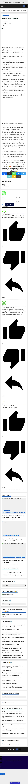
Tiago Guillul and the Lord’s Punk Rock (12, 653)
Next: (5, 185)
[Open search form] (21, 6)
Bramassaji (14, 683)
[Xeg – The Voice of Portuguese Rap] (14, 529)
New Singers (18, 557)
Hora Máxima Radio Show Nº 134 (10, 629)
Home (3, 10)
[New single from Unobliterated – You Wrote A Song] (14, 551)
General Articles (5, 15)
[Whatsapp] (14, 173)
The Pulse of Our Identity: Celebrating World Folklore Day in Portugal (13, 516)
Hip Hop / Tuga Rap (14, 535)
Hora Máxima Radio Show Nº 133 (10, 632)
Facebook (10, 749)
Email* (18, 202)
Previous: (6, 180)
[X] (9, 173)
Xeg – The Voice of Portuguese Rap (12, 539)
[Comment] (18, 176)
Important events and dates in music (10, 512)
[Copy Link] (14, 176)
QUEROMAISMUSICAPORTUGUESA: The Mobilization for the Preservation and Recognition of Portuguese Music (12, 648)
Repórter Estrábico (16, 678)
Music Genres (21, 512)
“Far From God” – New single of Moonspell (13, 641)
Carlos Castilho (5, 540)
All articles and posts (11, 10)
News (23, 557)
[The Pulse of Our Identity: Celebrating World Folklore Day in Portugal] (14, 506)
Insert (2, 774)
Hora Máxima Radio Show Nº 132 (10, 644)
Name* (18, 198)
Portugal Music (6, 22)
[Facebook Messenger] (18, 173)
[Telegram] (23, 173)
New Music (13, 557)
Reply (2, 768)
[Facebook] (4, 173)
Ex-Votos (14, 680)
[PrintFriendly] (9, 176)
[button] (2, 6)
